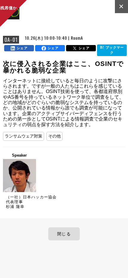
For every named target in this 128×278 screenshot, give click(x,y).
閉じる (64, 233)
